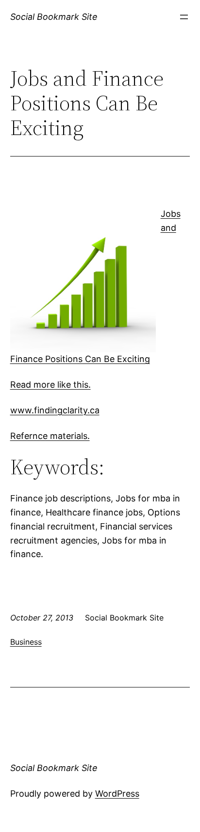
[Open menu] (184, 17)
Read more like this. (50, 384)
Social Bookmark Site (54, 17)
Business (26, 642)
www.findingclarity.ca (55, 410)
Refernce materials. (50, 436)
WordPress (117, 793)
